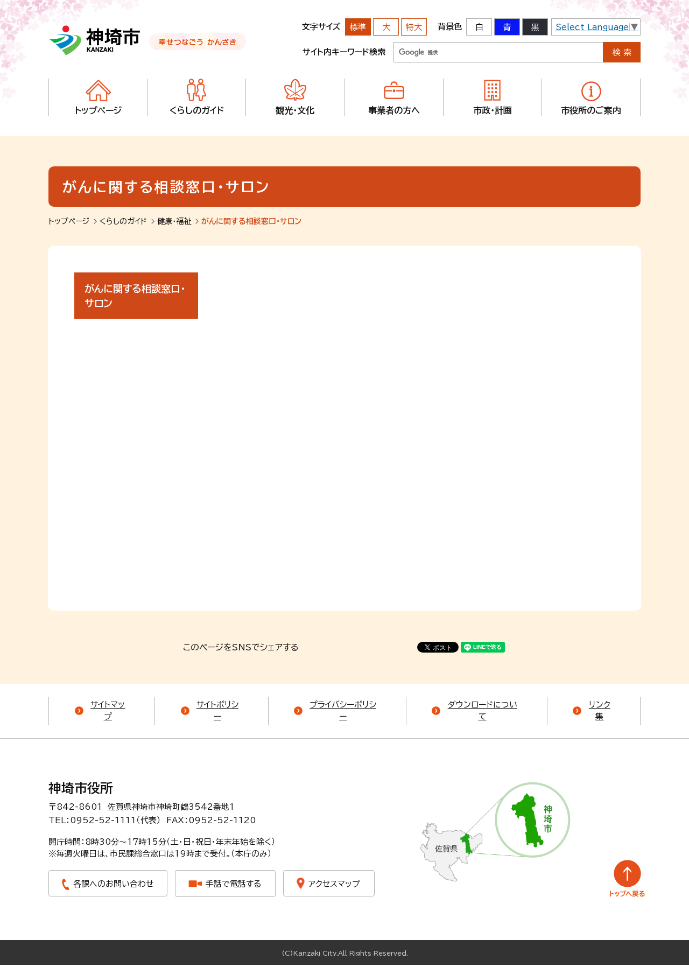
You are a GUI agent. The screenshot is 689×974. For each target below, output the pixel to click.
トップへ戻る (627, 878)
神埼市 (95, 40)
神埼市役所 (80, 788)
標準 (358, 27)
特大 (414, 27)
